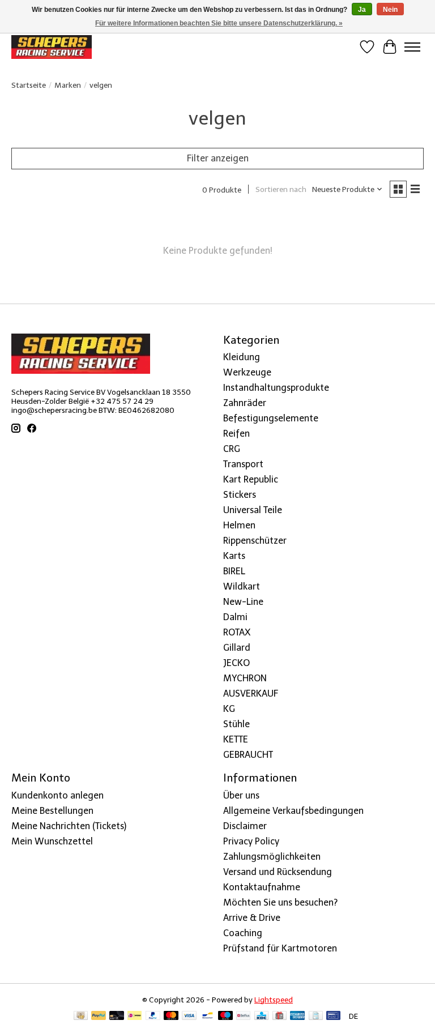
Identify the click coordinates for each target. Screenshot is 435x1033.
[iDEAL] (134, 1016)
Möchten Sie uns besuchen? (280, 902)
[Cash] (81, 1016)
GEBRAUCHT (248, 754)
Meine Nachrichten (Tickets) (68, 826)
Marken (67, 84)
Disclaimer (245, 826)
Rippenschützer (255, 540)
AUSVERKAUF (250, 693)
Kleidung (241, 357)
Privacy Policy (251, 841)
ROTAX (236, 632)
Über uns (241, 795)
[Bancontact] (208, 1016)
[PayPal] (98, 1016)
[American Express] (297, 1016)
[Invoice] (316, 1016)
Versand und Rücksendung (277, 871)
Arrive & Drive (251, 917)
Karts (234, 555)
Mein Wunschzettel (52, 841)
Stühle (236, 724)
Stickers (239, 494)
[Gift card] (279, 1016)
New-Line (243, 601)
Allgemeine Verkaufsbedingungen (293, 810)
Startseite (28, 84)
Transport (243, 464)
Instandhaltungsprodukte (276, 387)
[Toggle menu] (412, 47)
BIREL (234, 571)
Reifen (236, 433)
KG (229, 708)
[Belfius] (243, 1016)
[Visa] (189, 1016)
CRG (231, 448)
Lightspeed (273, 999)
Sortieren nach (280, 189)
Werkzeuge (247, 372)
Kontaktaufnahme (261, 887)
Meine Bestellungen (52, 810)
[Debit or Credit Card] (116, 1016)
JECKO (236, 663)
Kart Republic (250, 479)
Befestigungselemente (270, 418)
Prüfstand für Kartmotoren (280, 948)
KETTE (235, 739)
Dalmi (235, 617)
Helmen (239, 525)
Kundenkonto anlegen (57, 795)
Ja (362, 10)
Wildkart (241, 586)
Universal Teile (252, 510)
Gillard (236, 647)
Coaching (242, 933)
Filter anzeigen (218, 158)
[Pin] (333, 1016)
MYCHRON (245, 678)
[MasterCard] (171, 1016)
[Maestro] (225, 1016)
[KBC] (261, 1016)
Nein (390, 10)
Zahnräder (244, 403)
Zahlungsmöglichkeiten (272, 856)
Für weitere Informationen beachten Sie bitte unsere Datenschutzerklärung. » (219, 23)
